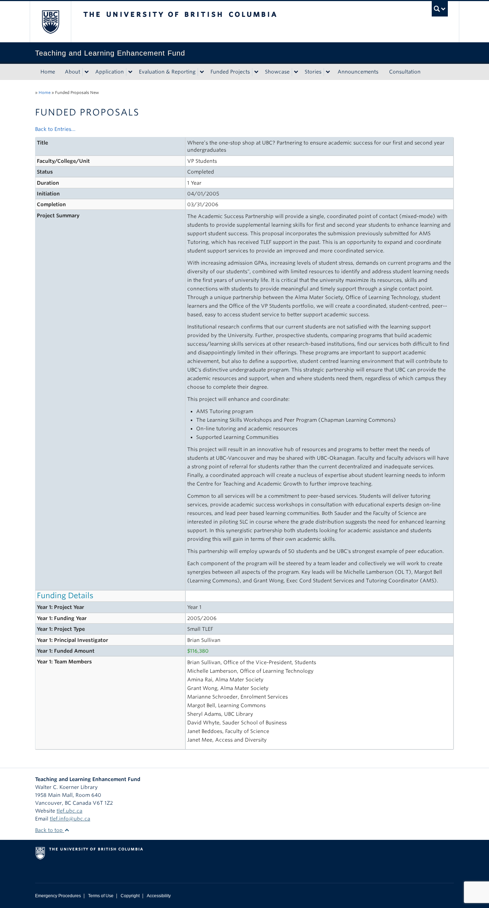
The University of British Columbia (50, 21)
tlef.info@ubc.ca (70, 819)
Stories (313, 72)
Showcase (277, 72)
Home (47, 72)
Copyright (130, 895)
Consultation (405, 72)
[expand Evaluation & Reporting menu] (202, 72)
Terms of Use (100, 895)
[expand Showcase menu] (296, 72)
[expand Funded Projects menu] (256, 72)
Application (109, 72)
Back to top (49, 830)
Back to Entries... (55, 129)
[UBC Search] (440, 8)
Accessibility (159, 895)
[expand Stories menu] (328, 72)
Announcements (358, 72)
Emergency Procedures (58, 895)
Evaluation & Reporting (167, 72)
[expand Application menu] (130, 72)
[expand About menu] (86, 72)
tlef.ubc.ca (69, 811)
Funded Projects (230, 72)
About (72, 72)
